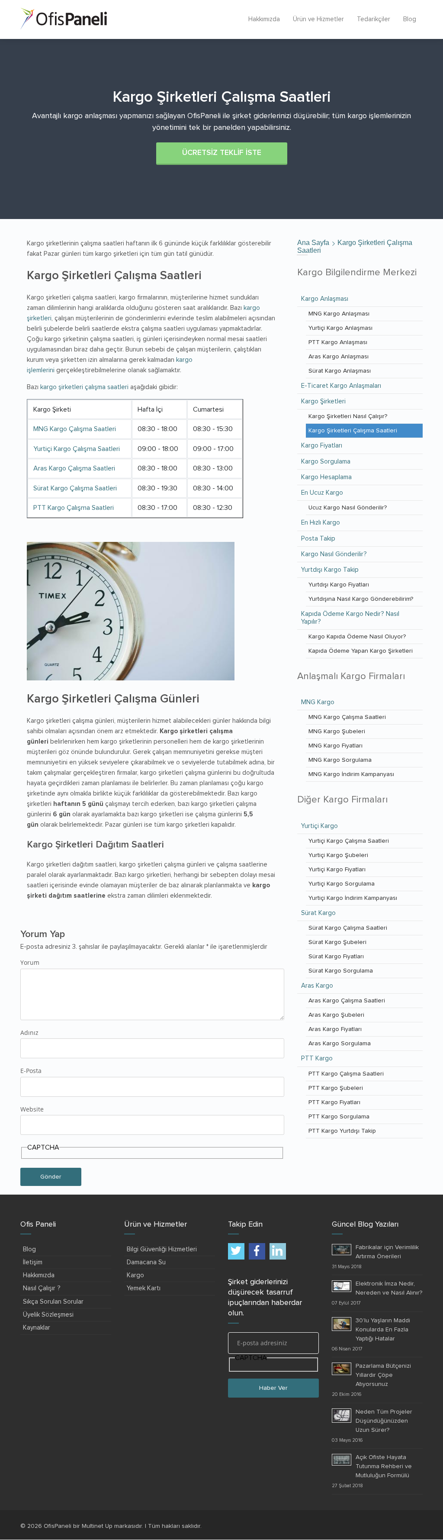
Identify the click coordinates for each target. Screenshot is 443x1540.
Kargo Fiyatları (321, 445)
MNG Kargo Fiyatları (335, 746)
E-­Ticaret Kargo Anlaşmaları (341, 386)
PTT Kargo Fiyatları (334, 1102)
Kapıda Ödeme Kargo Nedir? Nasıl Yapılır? (350, 618)
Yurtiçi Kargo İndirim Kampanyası (352, 898)
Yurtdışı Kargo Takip (330, 570)
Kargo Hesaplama (326, 477)
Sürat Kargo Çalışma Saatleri (75, 488)
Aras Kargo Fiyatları (335, 1029)
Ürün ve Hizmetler (318, 19)
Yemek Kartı (144, 1288)
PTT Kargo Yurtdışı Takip (342, 1131)
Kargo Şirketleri (323, 401)
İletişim (32, 1262)
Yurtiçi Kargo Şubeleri (338, 855)
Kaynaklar (36, 1327)
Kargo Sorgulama (325, 461)
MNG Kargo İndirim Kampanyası (351, 774)
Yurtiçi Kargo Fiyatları (337, 870)
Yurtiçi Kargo (319, 826)
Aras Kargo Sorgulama (339, 1044)
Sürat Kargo (318, 913)
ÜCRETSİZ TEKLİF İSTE (221, 153)
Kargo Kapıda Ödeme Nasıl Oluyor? (357, 637)
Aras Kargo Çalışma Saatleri (74, 468)
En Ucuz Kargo (322, 493)
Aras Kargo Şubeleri (336, 1015)
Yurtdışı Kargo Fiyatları (338, 585)
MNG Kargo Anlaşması (338, 314)
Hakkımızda (264, 19)
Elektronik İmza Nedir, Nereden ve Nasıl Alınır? (389, 1288)
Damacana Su (146, 1262)
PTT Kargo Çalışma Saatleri (73, 507)
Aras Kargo (317, 986)
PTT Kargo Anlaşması (337, 342)
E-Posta (31, 1070)
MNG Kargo (317, 702)
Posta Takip (318, 538)
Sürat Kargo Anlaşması (339, 371)
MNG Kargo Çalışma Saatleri (74, 428)
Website (32, 1109)
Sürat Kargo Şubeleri (337, 942)
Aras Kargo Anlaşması (338, 357)
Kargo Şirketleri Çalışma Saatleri (352, 431)
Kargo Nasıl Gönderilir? (334, 554)
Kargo (135, 1275)
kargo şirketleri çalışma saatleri (84, 387)
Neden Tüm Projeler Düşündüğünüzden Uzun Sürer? (384, 1421)
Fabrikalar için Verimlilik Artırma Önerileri (387, 1252)
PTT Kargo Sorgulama (338, 1117)
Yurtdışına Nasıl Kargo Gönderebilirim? (360, 599)
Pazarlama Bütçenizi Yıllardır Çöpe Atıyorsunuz (383, 1375)
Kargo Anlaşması (324, 299)
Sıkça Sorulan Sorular (53, 1301)
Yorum (29, 962)
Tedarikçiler (373, 19)
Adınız (29, 1032)
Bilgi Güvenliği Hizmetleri (162, 1249)
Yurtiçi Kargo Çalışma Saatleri (348, 841)
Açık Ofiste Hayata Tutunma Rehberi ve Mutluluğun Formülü (384, 1466)
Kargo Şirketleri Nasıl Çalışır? (347, 416)
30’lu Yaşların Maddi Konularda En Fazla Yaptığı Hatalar (383, 1330)
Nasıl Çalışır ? (42, 1288)
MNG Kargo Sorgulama (340, 760)
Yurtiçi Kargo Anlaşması (340, 328)
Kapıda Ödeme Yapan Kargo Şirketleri (360, 651)
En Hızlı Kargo (320, 522)
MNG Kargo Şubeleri (336, 731)
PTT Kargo (317, 1058)
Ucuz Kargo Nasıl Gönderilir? (347, 508)
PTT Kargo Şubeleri (335, 1088)
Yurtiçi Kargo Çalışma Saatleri (76, 448)
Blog (409, 19)
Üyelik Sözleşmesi (48, 1314)
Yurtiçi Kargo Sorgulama (341, 884)
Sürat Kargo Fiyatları (336, 957)
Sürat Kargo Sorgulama (340, 971)
